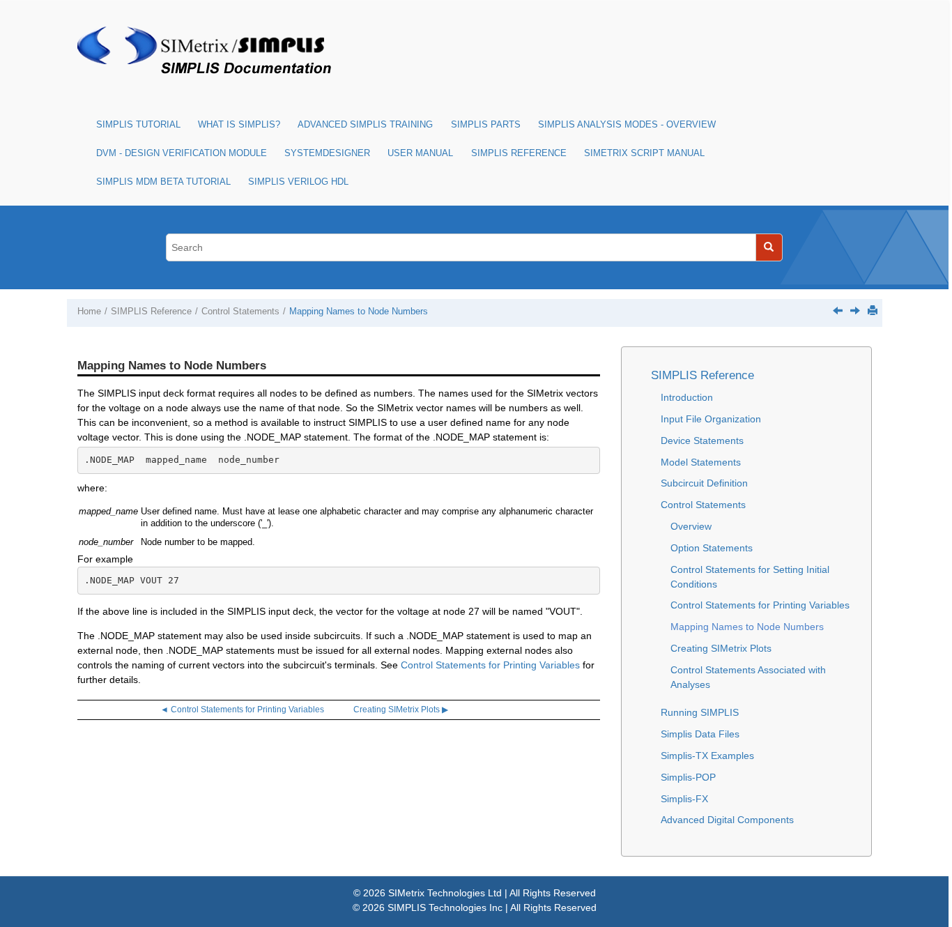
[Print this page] (872, 310)
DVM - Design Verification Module (181, 153)
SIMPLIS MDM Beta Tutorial (163, 182)
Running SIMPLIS (700, 712)
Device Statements (702, 440)
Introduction (687, 397)
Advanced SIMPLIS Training (365, 125)
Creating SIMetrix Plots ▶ (400, 709)
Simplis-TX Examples (707, 755)
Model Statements (701, 462)
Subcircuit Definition (704, 483)
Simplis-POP (688, 777)
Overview (691, 526)
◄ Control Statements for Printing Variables (242, 709)
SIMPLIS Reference (519, 153)
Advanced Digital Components (727, 819)
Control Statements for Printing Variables (490, 665)
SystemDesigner (327, 153)
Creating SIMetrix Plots (720, 648)
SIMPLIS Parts (486, 125)
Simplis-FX (684, 798)
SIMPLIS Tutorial (138, 125)
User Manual (420, 153)
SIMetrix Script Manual (644, 153)
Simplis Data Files (700, 734)
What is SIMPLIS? (239, 125)
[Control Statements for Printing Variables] (838, 310)
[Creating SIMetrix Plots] (855, 310)
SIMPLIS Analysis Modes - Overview (627, 125)
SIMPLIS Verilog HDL (298, 182)
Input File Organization (711, 418)
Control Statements (240, 311)
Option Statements (711, 547)
